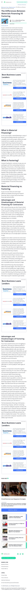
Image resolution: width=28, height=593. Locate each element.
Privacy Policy (4, 575)
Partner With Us (4, 568)
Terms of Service (4, 577)
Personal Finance (4, 566)
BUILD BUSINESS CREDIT (22, 2)
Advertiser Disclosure (5, 580)
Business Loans (12, 7)
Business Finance (4, 564)
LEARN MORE (19, 88)
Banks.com (3, 7)
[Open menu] (2, 2)
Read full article (14, 510)
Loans (7, 7)
